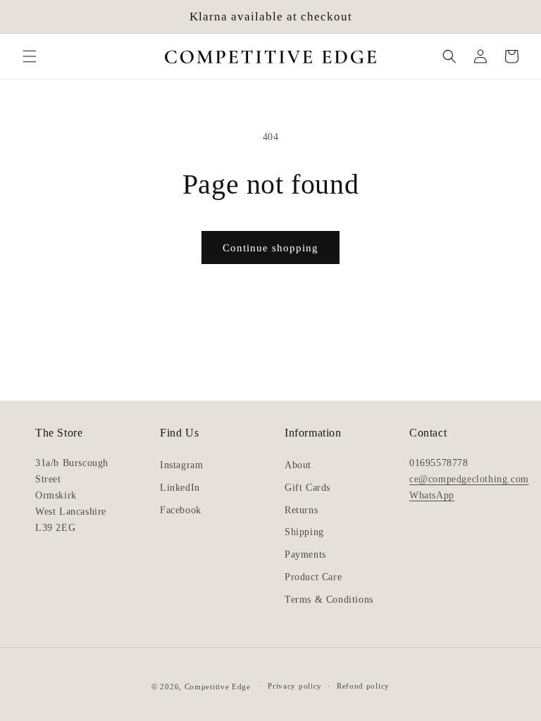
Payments (305, 554)
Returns (301, 510)
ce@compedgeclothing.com (469, 478)
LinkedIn (180, 487)
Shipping (304, 532)
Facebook (180, 510)
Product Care (313, 577)
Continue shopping (270, 247)
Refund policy (363, 686)
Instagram (181, 465)
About (298, 465)
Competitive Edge (218, 686)
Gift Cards (307, 487)
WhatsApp (431, 495)
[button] (29, 56)
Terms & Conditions (329, 599)
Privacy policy (295, 686)
